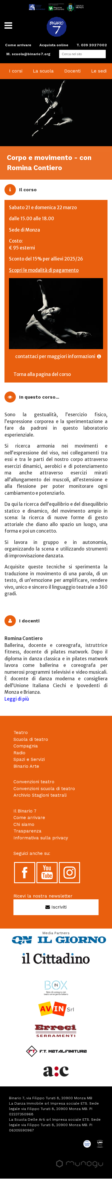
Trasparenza (27, 831)
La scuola (43, 71)
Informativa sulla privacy (40, 838)
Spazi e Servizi (29, 759)
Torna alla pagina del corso (42, 374)
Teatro (20, 732)
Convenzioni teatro (33, 781)
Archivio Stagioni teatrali (40, 795)
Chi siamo (23, 824)
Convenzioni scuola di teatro (44, 788)
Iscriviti (58, 907)
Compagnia (25, 746)
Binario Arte (26, 766)
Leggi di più (16, 699)
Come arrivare (18, 45)
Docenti (72, 71)
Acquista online (53, 45)
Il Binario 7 (24, 811)
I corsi (15, 71)
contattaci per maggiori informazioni (56, 356)
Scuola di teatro (30, 739)
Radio (19, 753)
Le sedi (99, 71)
